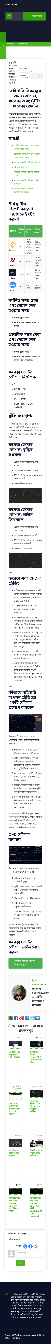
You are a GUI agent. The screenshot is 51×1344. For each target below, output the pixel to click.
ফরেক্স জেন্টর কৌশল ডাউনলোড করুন (23, 963)
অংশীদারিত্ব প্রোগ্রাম (18, 1087)
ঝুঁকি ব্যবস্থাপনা (20, 167)
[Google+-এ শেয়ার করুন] (21, 1018)
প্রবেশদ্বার (16, 1338)
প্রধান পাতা (9, 44)
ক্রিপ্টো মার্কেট (37, 1086)
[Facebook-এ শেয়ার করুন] (16, 1018)
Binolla (27, 868)
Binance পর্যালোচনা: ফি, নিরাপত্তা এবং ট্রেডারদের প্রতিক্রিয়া (35, 1106)
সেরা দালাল (36, 16)
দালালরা (18, 1037)
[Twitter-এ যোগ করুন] (37, 1018)
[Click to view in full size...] (25, 502)
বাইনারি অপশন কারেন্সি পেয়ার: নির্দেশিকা (14, 1153)
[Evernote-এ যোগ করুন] (10, 1018)
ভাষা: (32, 71)
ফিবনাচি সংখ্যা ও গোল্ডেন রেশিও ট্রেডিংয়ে (36, 1153)
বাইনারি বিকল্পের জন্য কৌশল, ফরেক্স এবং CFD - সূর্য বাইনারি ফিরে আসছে (14, 1204)
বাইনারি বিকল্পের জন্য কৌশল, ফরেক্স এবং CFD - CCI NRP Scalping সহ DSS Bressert (36, 1207)
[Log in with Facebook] (30, 1246)
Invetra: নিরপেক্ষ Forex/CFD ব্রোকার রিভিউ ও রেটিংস (36, 1057)
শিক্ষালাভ (18, 1135)
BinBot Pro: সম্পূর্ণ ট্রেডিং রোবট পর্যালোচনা (15, 1054)
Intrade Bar (29, 736)
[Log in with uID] (25, 1246)
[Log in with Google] (35, 1246)
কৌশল (19, 1184)
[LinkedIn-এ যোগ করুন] (27, 1018)
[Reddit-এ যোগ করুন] (32, 1018)
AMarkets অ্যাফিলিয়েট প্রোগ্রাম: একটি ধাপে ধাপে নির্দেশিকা (14, 1108)
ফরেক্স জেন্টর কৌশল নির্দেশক (27, 162)
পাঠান (20, 1263)
